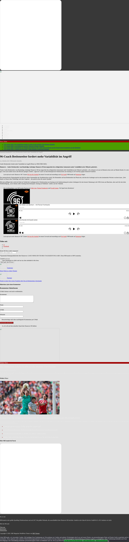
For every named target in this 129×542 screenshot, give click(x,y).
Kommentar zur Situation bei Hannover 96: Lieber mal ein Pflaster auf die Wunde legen (40, 418)
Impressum (3, 529)
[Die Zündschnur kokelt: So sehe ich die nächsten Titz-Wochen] (29, 361)
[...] (10, 375)
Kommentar (3, 294)
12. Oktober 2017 (5, 161)
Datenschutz (3, 530)
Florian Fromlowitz (42, 188)
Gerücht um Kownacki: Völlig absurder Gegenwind (22, 426)
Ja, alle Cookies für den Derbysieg (73, 540)
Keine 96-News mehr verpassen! (9, 251)
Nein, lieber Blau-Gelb (89, 540)
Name (1, 305)
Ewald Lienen (54, 188)
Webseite (2, 314)
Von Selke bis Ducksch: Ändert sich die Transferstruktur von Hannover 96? (31, 430)
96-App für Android (33, 174)
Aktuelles (19, 161)
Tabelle (6, 129)
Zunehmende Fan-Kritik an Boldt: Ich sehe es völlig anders (25, 433)
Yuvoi (5, 132)
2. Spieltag (6, 127)
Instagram (6, 134)
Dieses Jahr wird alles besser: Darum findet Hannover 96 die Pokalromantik (31, 437)
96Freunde (13, 161)
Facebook (6, 137)
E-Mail (2, 309)
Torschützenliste (8, 130)
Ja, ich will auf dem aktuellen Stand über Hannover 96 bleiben (19, 326)
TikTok (6, 135)
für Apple (64, 174)
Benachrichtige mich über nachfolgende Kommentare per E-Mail (20, 319)
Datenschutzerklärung (101, 540)
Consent (5, 258)
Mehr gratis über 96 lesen (7, 262)
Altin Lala (33, 188)
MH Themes (36, 533)
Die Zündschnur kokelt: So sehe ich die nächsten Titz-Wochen (28, 366)
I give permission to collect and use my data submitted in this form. (20, 260)
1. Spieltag (6, 126)
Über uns (6, 138)
